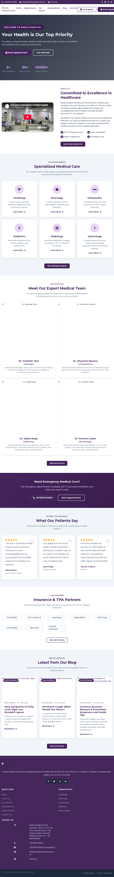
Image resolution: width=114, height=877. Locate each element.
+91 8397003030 (10, 2)
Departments (30, 8)
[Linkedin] (111, 2)
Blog (65, 8)
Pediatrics (62, 806)
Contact (73, 8)
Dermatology (64, 810)
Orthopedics (63, 802)
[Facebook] (102, 2)
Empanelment (54, 8)
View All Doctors (57, 463)
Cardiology (63, 794)
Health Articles (8, 810)
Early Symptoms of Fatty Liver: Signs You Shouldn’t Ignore (19, 709)
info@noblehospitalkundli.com (33, 2)
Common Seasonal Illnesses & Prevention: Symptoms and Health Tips (93, 710)
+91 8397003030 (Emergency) (42, 847)
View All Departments (57, 266)
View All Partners (57, 640)
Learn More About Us (72, 144)
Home (18, 8)
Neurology (62, 798)
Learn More (18, 212)
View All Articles (57, 746)
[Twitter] (105, 2)
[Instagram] (108, 2)
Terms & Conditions (104, 873)
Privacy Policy (89, 873)
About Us (6, 798)
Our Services (43, 52)
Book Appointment (17, 52)
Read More (9, 729)
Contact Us (7, 814)
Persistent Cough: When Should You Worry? (56, 708)
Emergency (88, 9)
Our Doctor (42, 9)
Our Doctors (7, 802)
